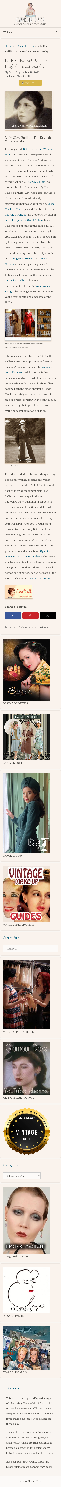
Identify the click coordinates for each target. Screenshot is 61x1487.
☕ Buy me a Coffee (30, 83)
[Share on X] (48, 615)
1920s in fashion (24, 45)
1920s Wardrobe (38, 627)
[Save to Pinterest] (30, 615)
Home (8, 45)
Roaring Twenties (16, 214)
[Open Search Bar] (56, 32)
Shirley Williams (37, 181)
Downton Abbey (31, 556)
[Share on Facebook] (13, 615)
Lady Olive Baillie (15, 280)
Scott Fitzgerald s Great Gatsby (24, 220)
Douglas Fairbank (21, 258)
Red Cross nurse (40, 578)
